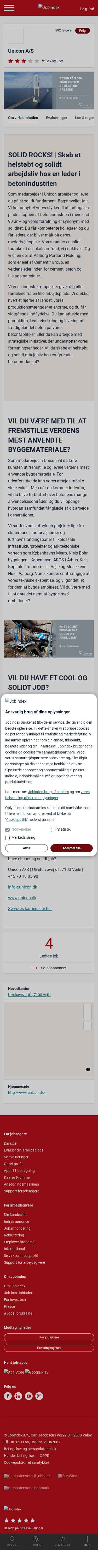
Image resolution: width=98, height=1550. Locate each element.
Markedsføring (23, 837)
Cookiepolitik (16, 819)
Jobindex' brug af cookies (48, 792)
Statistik (64, 829)
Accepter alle (71, 848)
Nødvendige (21, 829)
